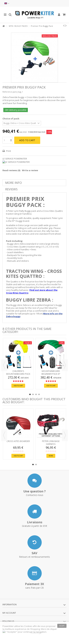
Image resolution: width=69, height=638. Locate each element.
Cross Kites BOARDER (18, 441)
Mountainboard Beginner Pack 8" (51, 372)
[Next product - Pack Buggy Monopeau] (65, 26)
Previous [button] (4, 365)
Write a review (30, 170)
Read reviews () (11, 170)
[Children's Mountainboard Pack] (18, 354)
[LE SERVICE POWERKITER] (34, 162)
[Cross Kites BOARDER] (18, 424)
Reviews (11, 189)
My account (9, 612)
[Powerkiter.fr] (34, 14)
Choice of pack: (11, 118)
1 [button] (30, 394)
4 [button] (39, 394)
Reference (7, 91)
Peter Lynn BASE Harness (51, 442)
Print (8, 150)
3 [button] (36, 394)
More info (13, 183)
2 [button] (33, 394)
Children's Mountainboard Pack (18, 372)
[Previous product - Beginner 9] (63, 26)
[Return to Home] (4, 26)
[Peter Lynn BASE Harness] (50, 424)
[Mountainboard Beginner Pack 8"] (50, 354)
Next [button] (65, 365)
